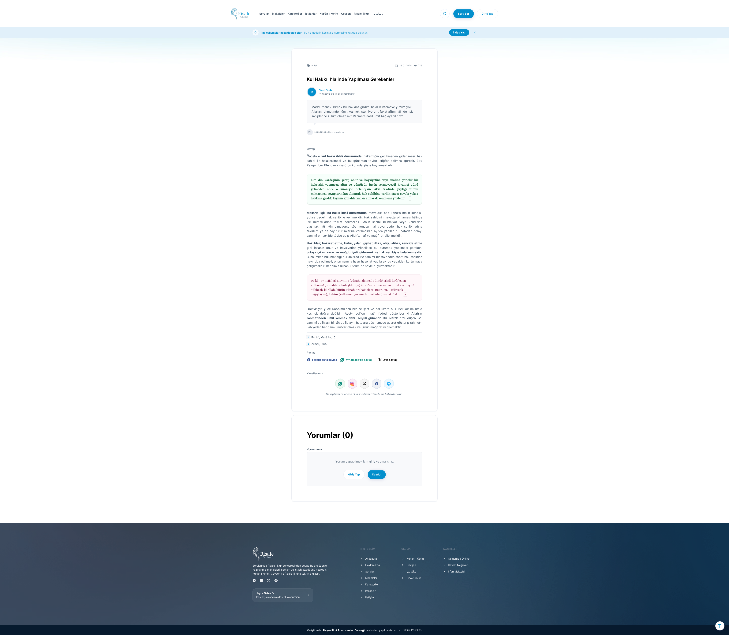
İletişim (369, 597)
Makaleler (278, 13)
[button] (345, 13)
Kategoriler (295, 13)
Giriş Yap (487, 13)
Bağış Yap (459, 32)
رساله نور (377, 13)
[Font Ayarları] (719, 625)
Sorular (264, 13)
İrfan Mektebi (456, 571)
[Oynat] (312, 92)
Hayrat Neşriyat (458, 565)
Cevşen (346, 13)
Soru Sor (463, 13)
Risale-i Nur (361, 13)
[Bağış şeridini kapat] (475, 32)
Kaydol (376, 474)
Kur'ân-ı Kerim (329, 13)
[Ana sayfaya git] (240, 14)
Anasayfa (371, 558)
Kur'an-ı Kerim (415, 558)
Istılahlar (311, 13)
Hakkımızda (372, 565)
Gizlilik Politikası (412, 630)
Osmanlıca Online (458, 558)
